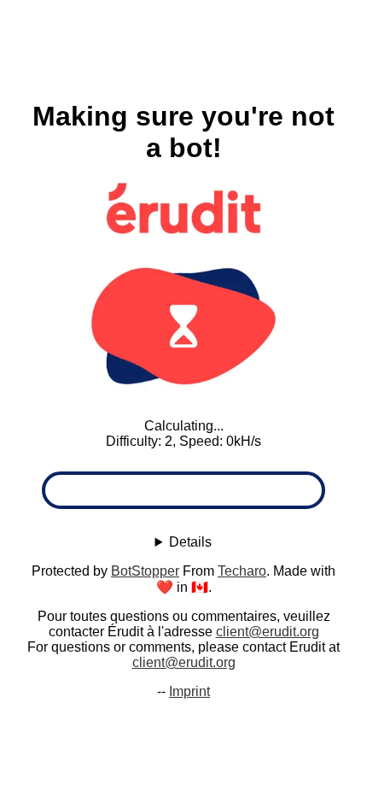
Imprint (189, 691)
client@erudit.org (267, 631)
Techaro (242, 571)
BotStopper (145, 571)
